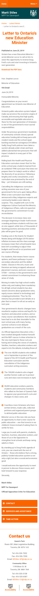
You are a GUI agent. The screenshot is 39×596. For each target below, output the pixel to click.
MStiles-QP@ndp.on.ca (22, 559)
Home (4, 4)
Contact (10, 503)
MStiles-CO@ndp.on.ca (22, 579)
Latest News (14, 23)
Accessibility (10, 590)
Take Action (12, 519)
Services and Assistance (18, 511)
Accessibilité (28, 590)
